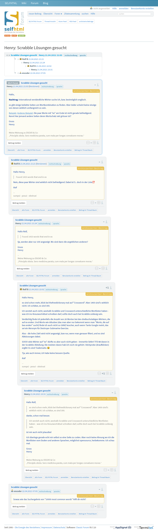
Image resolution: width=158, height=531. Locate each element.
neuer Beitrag (35, 13)
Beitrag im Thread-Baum (83, 150)
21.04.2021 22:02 (36, 289)
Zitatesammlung (72, 13)
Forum (34, 3)
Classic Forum (82, 527)
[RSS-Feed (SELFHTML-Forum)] (14, 35)
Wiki (24, 3)
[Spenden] (21, 35)
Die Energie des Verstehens (27, 527)
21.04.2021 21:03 (20, 86)
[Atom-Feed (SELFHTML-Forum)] (7, 35)
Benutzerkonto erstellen (63, 150)
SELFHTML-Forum (35, 21)
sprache (59, 86)
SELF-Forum (13, 83)
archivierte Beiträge (86, 21)
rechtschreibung (48, 86)
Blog (45, 3)
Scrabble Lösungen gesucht (34, 83)
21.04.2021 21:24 (29, 223)
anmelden (47, 150)
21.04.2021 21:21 (28, 163)
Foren (57, 13)
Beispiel (12, 113)
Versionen (34, 86)
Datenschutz (59, 527)
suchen (85, 13)
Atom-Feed (63, 21)
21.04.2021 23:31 (38, 394)
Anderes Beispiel (25, 113)
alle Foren (21, 150)
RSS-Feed (72, 21)
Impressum (46, 527)
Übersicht (47, 13)
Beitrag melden (14, 143)
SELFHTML (11, 3)
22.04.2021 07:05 (30, 491)
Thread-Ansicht (50, 21)
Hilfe (93, 13)
